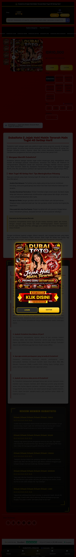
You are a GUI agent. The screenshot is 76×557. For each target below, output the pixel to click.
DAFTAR (49, 310)
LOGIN (27, 310)
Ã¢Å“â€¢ (58, 245)
